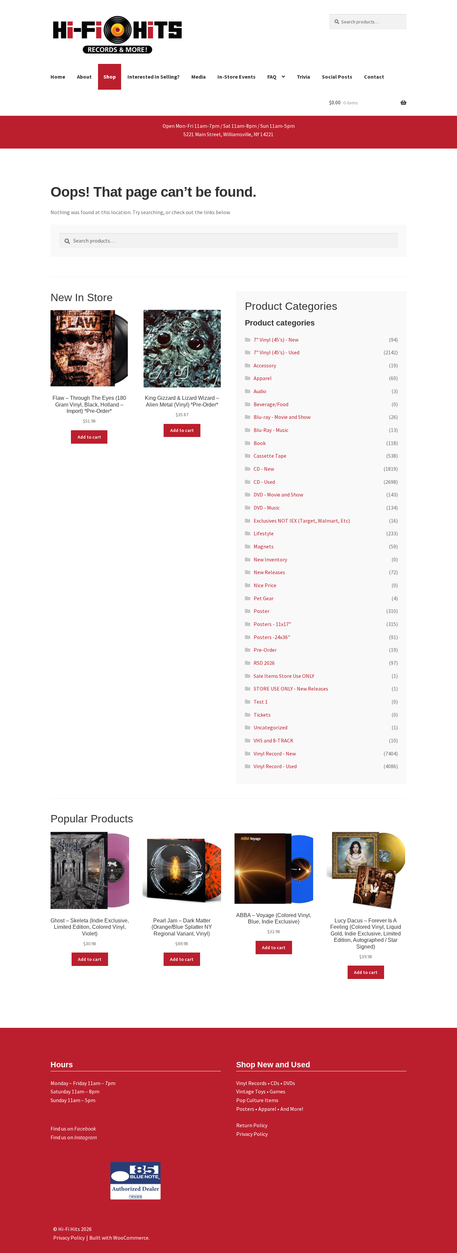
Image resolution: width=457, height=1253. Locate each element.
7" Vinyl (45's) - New (276, 339)
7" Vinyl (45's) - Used (276, 352)
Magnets (264, 546)
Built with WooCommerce (119, 1237)
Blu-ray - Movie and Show (282, 417)
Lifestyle (264, 533)
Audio (260, 391)
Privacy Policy (252, 1134)
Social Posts (337, 76)
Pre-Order (265, 649)
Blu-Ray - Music (271, 430)
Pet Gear (264, 598)
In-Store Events (236, 76)
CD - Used (264, 481)
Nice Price (265, 585)
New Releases (269, 572)
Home (58, 76)
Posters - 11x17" (272, 624)
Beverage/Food (271, 404)
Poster (261, 611)
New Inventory (270, 559)
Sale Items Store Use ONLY (284, 676)
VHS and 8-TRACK (273, 740)
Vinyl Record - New (275, 753)
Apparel (263, 378)
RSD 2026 (264, 662)
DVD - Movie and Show (278, 494)
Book (260, 443)
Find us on (73, 1128)
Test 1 (261, 701)
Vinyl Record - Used (275, 766)
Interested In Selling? (153, 76)
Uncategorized (270, 727)
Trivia (303, 76)
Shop (109, 76)
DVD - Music (267, 507)
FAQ (271, 76)
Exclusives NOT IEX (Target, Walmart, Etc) (302, 520)
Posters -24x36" (272, 637)
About (84, 76)
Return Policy (251, 1125)
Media (198, 76)
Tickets (262, 714)
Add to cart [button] (89, 437)
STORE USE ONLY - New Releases (291, 688)
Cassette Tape (270, 455)
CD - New (264, 468)
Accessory (265, 365)
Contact (374, 76)
